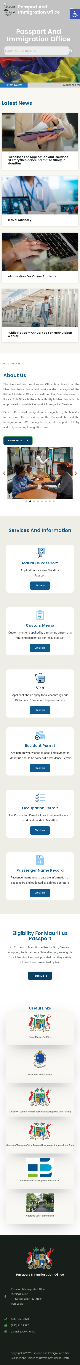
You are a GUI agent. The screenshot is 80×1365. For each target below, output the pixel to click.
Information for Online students (31, 276)
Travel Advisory (19, 220)
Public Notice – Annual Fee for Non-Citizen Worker (39, 334)
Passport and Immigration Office (39, 9)
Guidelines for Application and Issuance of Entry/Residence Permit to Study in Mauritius (37, 160)
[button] (4, 473)
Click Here (40, 585)
